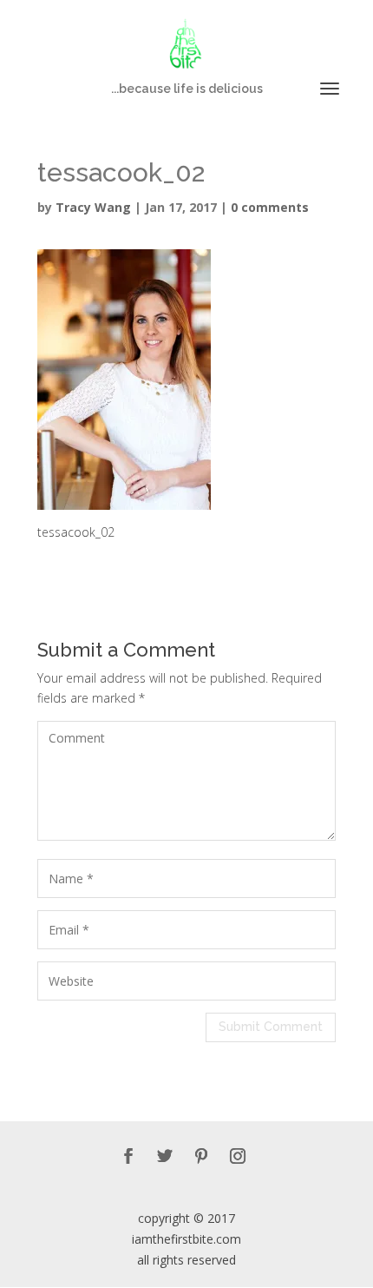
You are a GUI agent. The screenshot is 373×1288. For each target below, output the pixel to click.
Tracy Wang (93, 207)
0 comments (270, 207)
